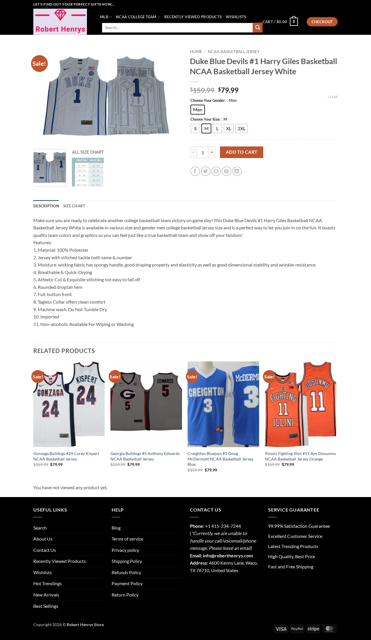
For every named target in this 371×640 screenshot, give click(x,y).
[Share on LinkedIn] (237, 171)
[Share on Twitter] (205, 171)
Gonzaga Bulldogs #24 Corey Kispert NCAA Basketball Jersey (66, 456)
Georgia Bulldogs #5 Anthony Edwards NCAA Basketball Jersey (145, 456)
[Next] (171, 96)
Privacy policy (125, 550)
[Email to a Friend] (216, 171)
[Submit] (258, 27)
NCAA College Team (136, 16)
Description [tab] (46, 206)
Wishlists (236, 16)
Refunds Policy (126, 572)
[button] (280, 22)
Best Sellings (45, 606)
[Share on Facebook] (195, 171)
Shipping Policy (127, 561)
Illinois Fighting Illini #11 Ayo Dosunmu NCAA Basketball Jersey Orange (300, 456)
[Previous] (43, 96)
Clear (333, 97)
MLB (104, 16)
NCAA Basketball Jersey (234, 51)
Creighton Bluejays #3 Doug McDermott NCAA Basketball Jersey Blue (220, 459)
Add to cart (242, 152)
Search (40, 527)
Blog (116, 527)
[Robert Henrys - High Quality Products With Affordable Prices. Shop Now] (62, 22)
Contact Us (44, 550)
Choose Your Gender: (207, 101)
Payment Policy (127, 583)
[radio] (197, 109)
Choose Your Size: (205, 119)
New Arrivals (46, 594)
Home (196, 51)
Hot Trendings (47, 583)
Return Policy (125, 594)
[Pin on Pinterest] (226, 171)
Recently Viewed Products (193, 16)
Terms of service (127, 538)
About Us (42, 538)
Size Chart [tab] (74, 206)
